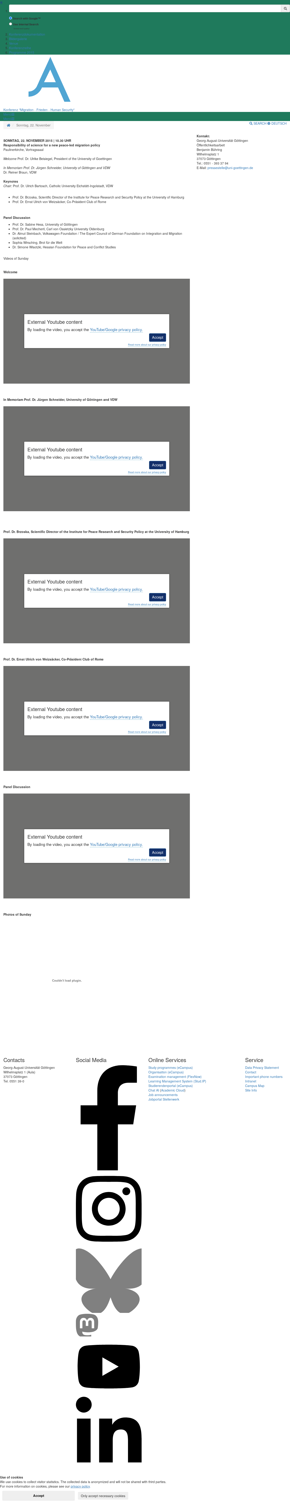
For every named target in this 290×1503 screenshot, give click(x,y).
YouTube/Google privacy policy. (116, 329)
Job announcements (163, 1094)
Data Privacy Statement (262, 1067)
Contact (250, 1072)
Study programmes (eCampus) (170, 1067)
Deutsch (279, 123)
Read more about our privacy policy (147, 344)
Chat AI (153, 1090)
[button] (8, 114)
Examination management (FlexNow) (175, 1076)
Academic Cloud (172, 1090)
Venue (13, 43)
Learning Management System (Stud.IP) (177, 1081)
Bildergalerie (18, 38)
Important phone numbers (264, 1076)
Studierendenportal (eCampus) (170, 1085)
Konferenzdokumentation (27, 34)
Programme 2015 (21, 52)
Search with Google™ (27, 18)
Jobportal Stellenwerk (163, 1099)
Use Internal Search (26, 24)
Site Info (251, 1090)
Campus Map (254, 1085)
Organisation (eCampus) (166, 1072)
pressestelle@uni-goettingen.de (230, 167)
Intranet (250, 1081)
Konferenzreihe (20, 48)
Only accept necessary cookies (103, 1495)
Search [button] (260, 123)
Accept (157, 337)
